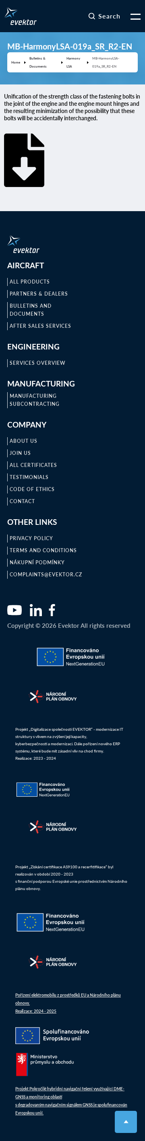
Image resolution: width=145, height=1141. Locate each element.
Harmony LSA (73, 62)
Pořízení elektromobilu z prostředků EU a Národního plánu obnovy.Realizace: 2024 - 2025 (68, 1003)
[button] (130, 16)
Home (15, 62)
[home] (20, 16)
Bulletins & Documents (38, 62)
